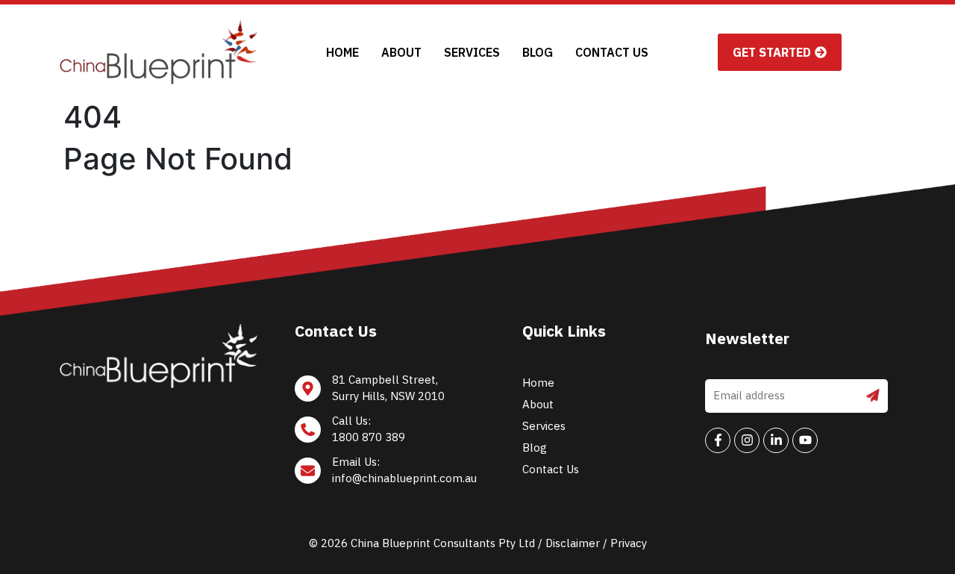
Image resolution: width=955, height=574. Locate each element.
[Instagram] (747, 440)
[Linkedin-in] (776, 440)
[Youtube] (805, 440)
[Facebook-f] (717, 440)
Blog (537, 52)
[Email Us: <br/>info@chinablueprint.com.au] (387, 474)
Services (472, 52)
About (401, 52)
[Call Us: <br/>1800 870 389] (387, 433)
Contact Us (611, 52)
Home (342, 52)
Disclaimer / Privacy (596, 543)
